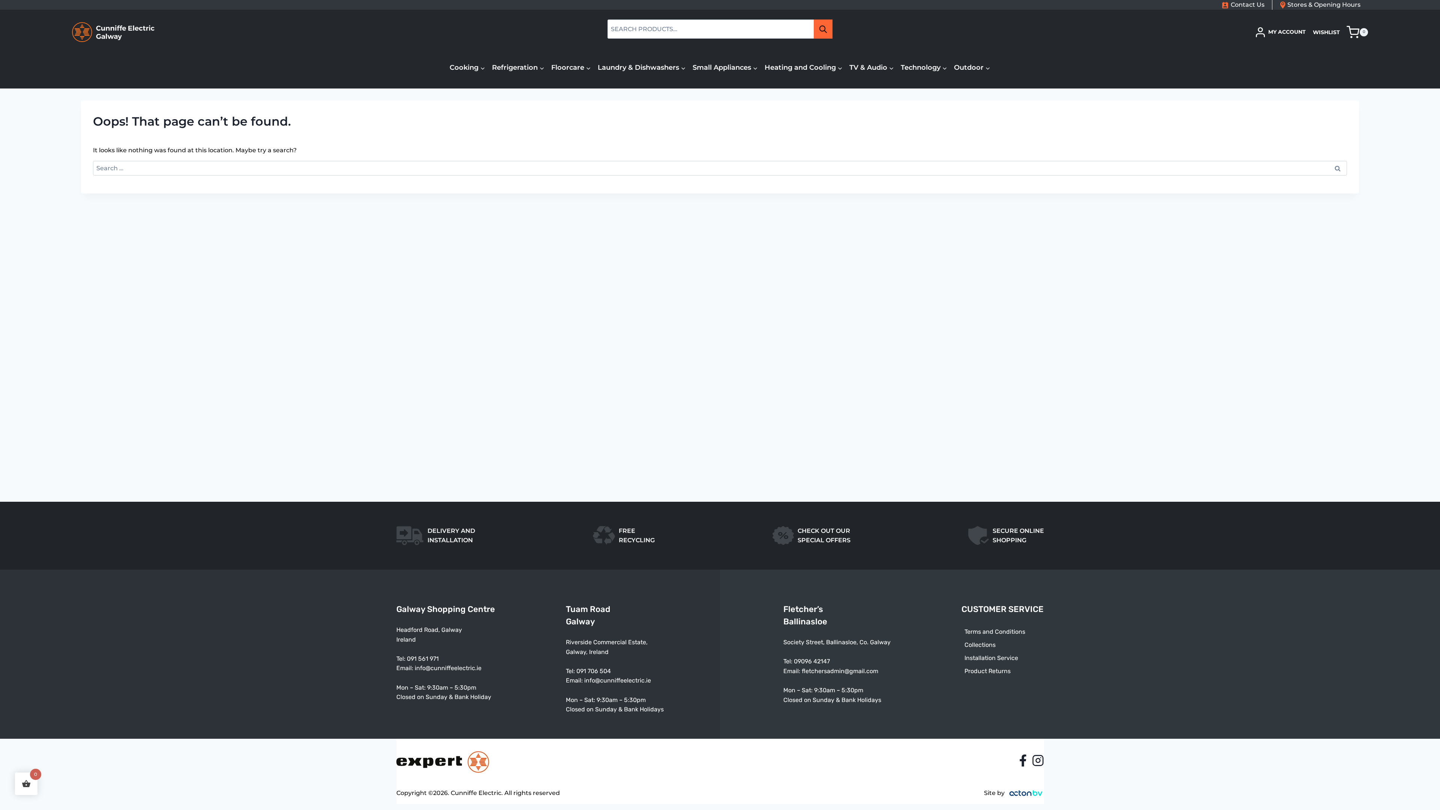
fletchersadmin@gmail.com (840, 671)
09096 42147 (812, 661)
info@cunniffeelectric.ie (448, 668)
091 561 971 (423, 658)
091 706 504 (593, 671)
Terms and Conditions (994, 631)
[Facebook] (1023, 760)
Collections (980, 644)
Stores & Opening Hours (1323, 4)
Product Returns (987, 671)
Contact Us (1247, 4)
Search (825, 29)
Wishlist (1326, 32)
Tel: (571, 671)
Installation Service (991, 658)
